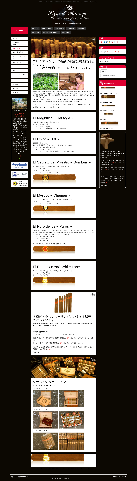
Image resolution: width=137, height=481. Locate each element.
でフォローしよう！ (19, 167)
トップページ (54, 478)
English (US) (117, 42)
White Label (47, 28)
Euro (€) (103, 52)
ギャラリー (16, 88)
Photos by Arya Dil (15, 476)
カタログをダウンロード (19, 75)
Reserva (81, 28)
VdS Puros (60, 28)
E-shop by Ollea (24, 476)
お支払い (15, 66)
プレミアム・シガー (19, 48)
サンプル (35, 28)
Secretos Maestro (50, 32)
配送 (14, 70)
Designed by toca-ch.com (12, 476)
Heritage (65, 32)
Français (107, 42)
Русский (112, 42)
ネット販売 (19, 30)
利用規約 (66, 478)
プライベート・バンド (19, 57)
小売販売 (15, 84)
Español (101, 42)
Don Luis (35, 32)
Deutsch (109, 42)
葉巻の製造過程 (18, 52)
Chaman (71, 28)
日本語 (114, 42)
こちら (69, 338)
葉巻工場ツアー (18, 62)
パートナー (16, 80)
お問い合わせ (17, 92)
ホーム (15, 38)
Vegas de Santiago (16, 43)
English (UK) (104, 42)
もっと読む (19, 156)
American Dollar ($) (113, 52)
